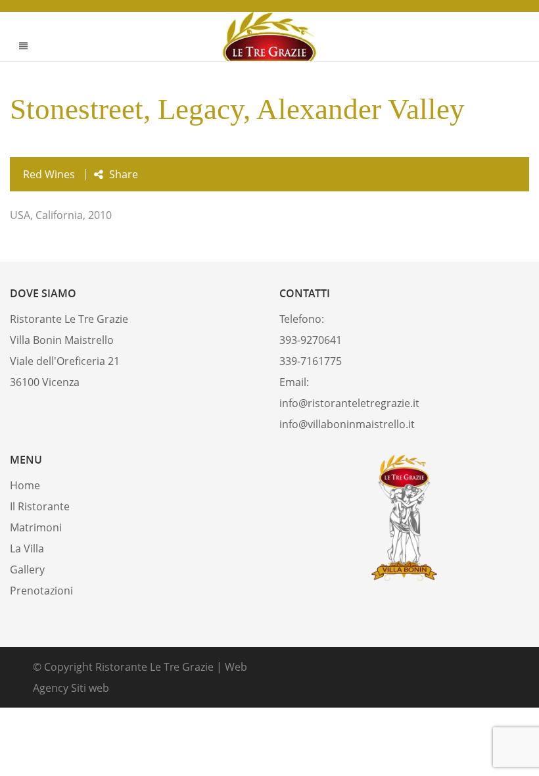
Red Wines (49, 174)
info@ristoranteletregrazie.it (349, 403)
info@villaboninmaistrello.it (347, 424)
